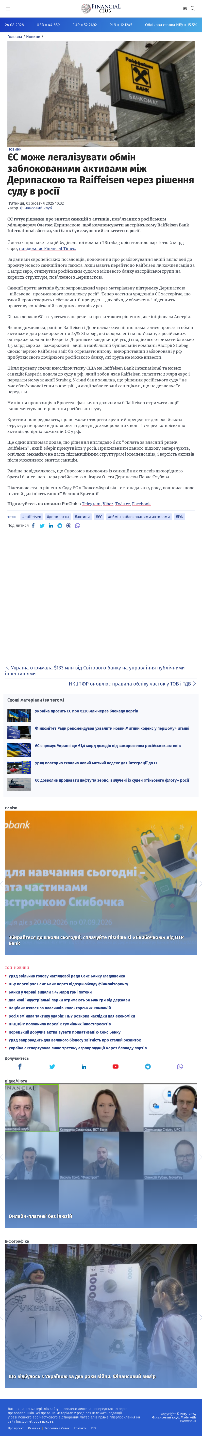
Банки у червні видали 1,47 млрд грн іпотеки (50, 992)
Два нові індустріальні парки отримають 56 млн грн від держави (69, 1000)
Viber (108, 503)
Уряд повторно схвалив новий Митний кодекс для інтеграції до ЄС (96, 763)
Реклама (34, 1428)
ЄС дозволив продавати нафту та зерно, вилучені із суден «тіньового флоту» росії (112, 780)
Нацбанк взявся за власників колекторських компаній (60, 1008)
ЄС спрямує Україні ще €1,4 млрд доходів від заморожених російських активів (108, 745)
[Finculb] (21, 1067)
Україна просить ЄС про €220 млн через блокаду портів (86, 711)
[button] (193, 8)
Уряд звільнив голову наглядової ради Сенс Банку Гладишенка (67, 976)
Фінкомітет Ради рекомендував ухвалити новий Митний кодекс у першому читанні (112, 728)
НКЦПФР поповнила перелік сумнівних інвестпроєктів (60, 1024)
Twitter (122, 503)
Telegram (91, 503)
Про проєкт (15, 1428)
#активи (82, 516)
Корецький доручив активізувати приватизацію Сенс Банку (64, 1032)
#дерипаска (58, 516)
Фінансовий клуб (36, 208)
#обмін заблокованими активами (139, 516)
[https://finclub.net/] (101, 9)
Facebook (141, 503)
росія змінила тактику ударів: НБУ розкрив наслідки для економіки (72, 1016)
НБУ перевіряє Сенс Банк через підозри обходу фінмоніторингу (68, 984)
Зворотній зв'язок (57, 1428)
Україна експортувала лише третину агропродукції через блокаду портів (78, 1048)
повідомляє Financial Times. (47, 248)
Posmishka (188, 1421)
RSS (93, 1428)
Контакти (80, 1428)
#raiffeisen (31, 516)
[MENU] (8, 9)
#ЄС (99, 516)
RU (185, 8)
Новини (14, 149)
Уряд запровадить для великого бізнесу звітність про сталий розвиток (75, 1040)
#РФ (179, 516)
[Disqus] (101, 595)
